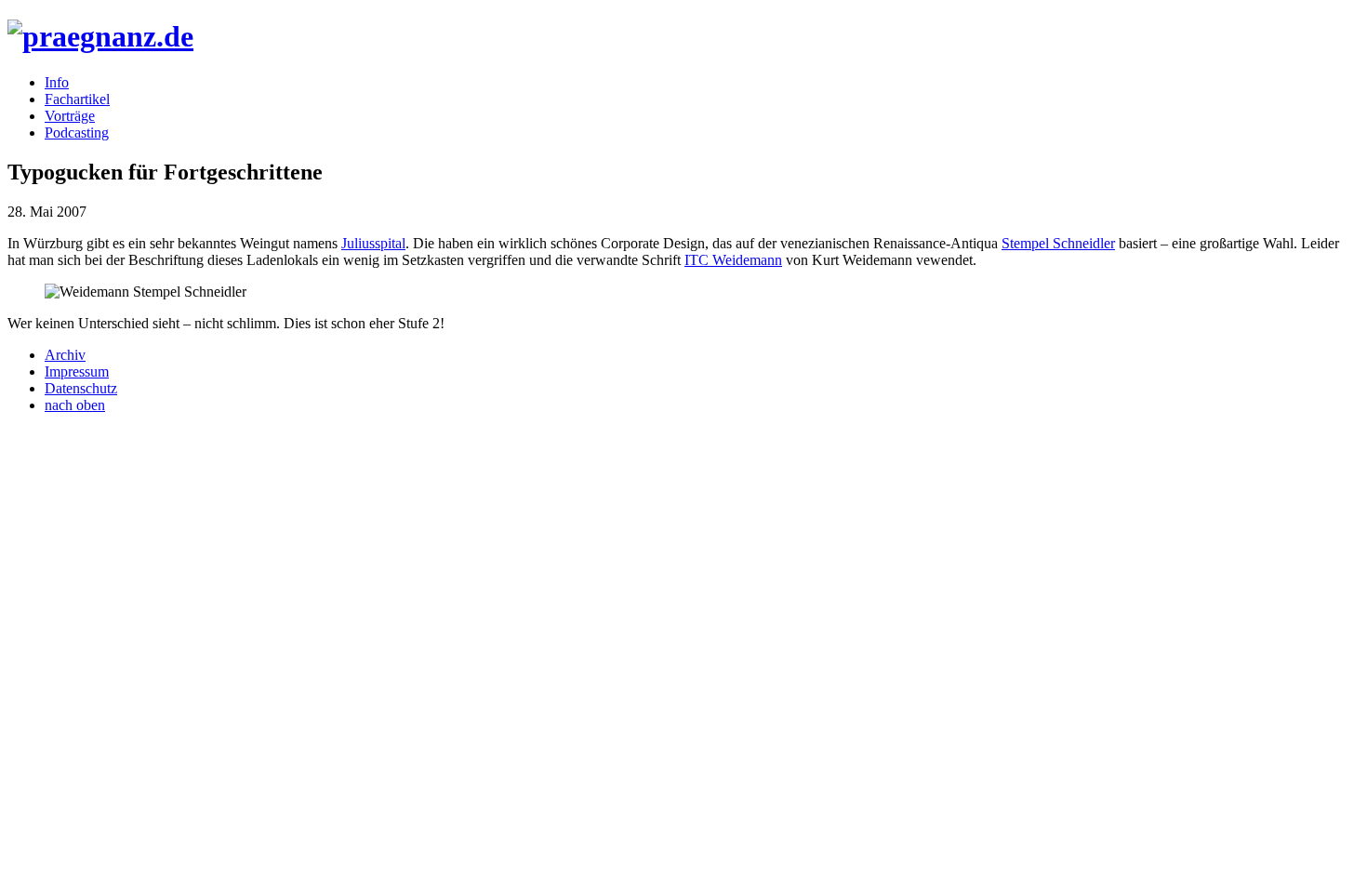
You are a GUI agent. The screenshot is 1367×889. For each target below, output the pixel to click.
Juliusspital (373, 243)
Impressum (77, 371)
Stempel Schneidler (1058, 243)
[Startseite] (100, 36)
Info (57, 82)
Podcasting (77, 132)
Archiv (65, 355)
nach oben (75, 405)
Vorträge (70, 116)
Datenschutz (81, 388)
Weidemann (733, 260)
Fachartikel (77, 99)
